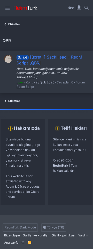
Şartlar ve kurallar (36, 235)
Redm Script (25, 87)
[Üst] (23, 242)
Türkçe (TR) (55, 227)
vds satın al (36, 111)
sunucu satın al (56, 111)
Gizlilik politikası (63, 235)
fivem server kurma (14, 111)
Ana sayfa (11, 242)
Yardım (83, 235)
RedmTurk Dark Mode (20, 227)
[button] (7, 8)
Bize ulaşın (12, 235)
